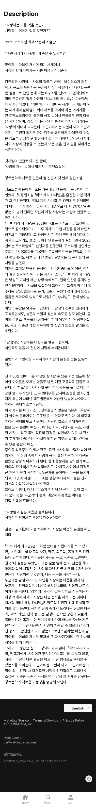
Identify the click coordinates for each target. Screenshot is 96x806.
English (78, 708)
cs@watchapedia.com (20, 742)
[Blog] (88, 778)
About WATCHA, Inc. (18, 724)
